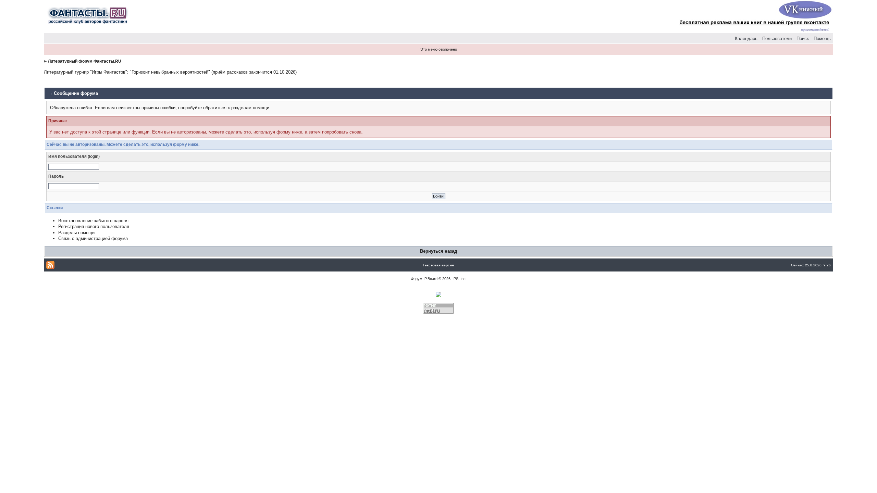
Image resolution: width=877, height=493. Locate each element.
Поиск (802, 38)
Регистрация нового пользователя (93, 226)
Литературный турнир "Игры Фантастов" (85, 72)
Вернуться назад (438, 251)
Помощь (822, 38)
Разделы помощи (76, 232)
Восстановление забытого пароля (93, 220)
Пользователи (777, 38)
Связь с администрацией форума (93, 238)
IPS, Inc (459, 279)
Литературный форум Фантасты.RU (84, 61)
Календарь (746, 38)
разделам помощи (250, 107)
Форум (416, 279)
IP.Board (430, 279)
